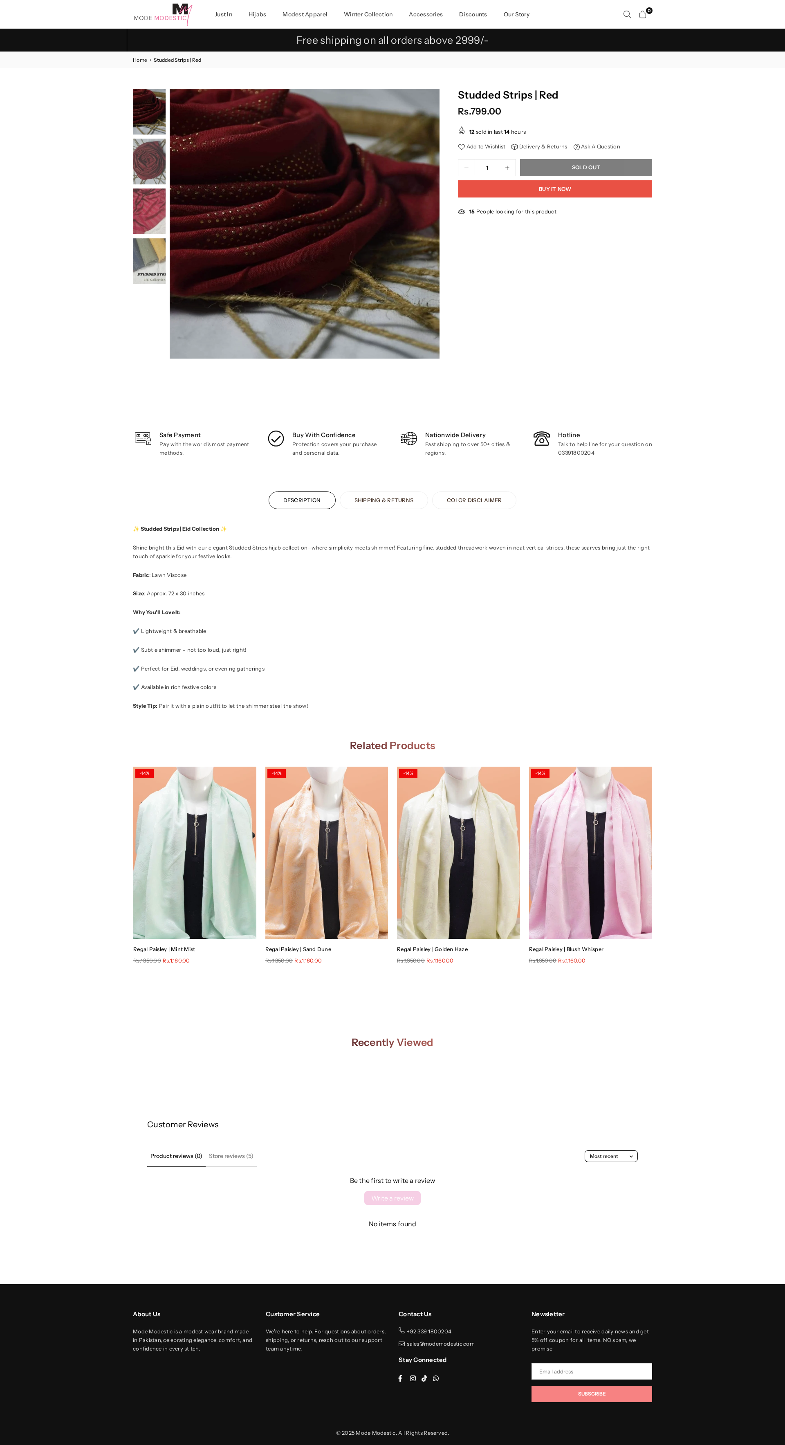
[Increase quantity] (507, 167)
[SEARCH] (627, 14)
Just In (223, 14)
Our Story (516, 14)
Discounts (473, 14)
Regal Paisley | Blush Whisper (566, 949)
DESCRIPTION (302, 500)
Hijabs (258, 14)
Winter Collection (368, 14)
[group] (305, 224)
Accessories (426, 14)
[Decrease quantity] (466, 167)
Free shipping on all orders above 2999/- (392, 40)
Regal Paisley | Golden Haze (432, 949)
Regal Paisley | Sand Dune (298, 949)
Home (140, 60)
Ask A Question (600, 146)
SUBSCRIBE (592, 1394)
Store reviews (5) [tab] (231, 1156)
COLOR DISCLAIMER (474, 500)
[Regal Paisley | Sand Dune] (326, 853)
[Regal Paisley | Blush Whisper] (590, 853)
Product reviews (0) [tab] (176, 1156)
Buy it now (555, 188)
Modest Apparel (305, 14)
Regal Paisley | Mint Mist (164, 949)
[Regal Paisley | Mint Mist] (194, 853)
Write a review (392, 1198)
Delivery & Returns (542, 146)
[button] (430, 226)
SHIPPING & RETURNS (384, 500)
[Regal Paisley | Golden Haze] (458, 853)
